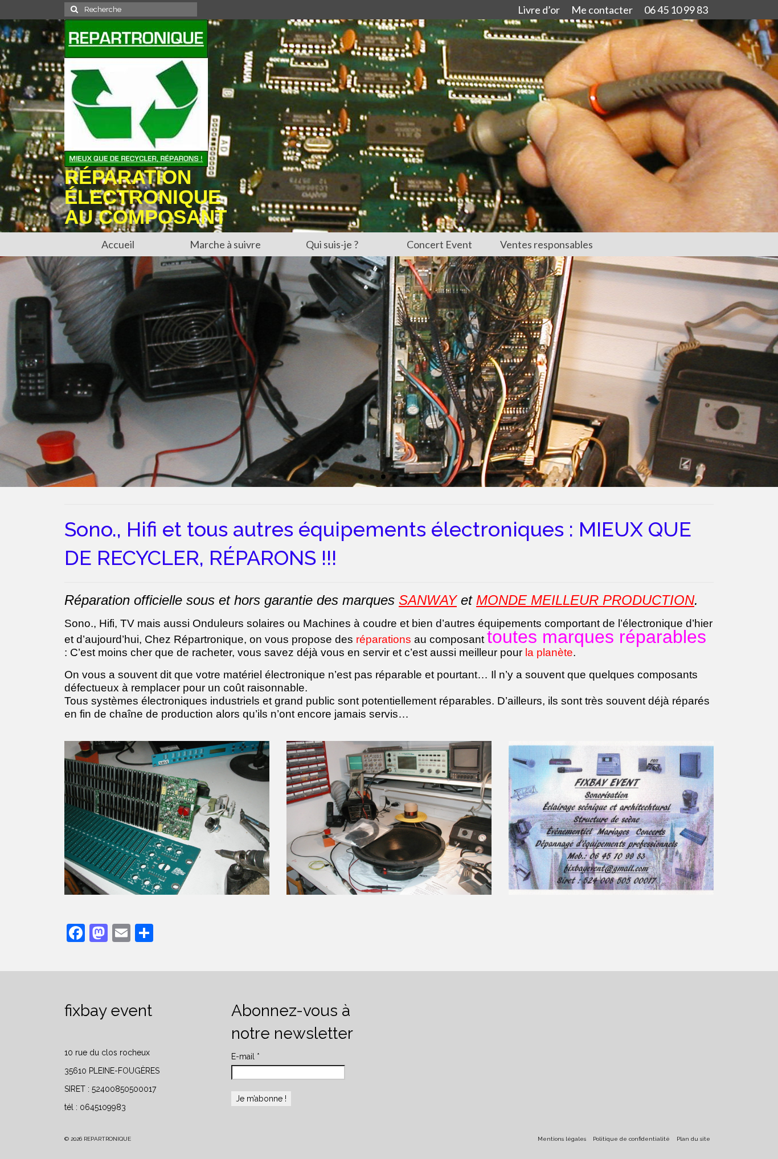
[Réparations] (389, 818)
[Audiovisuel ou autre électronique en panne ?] (166, 818)
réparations (383, 639)
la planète (549, 652)
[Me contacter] (611, 818)
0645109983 (103, 1107)
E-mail (245, 1056)
